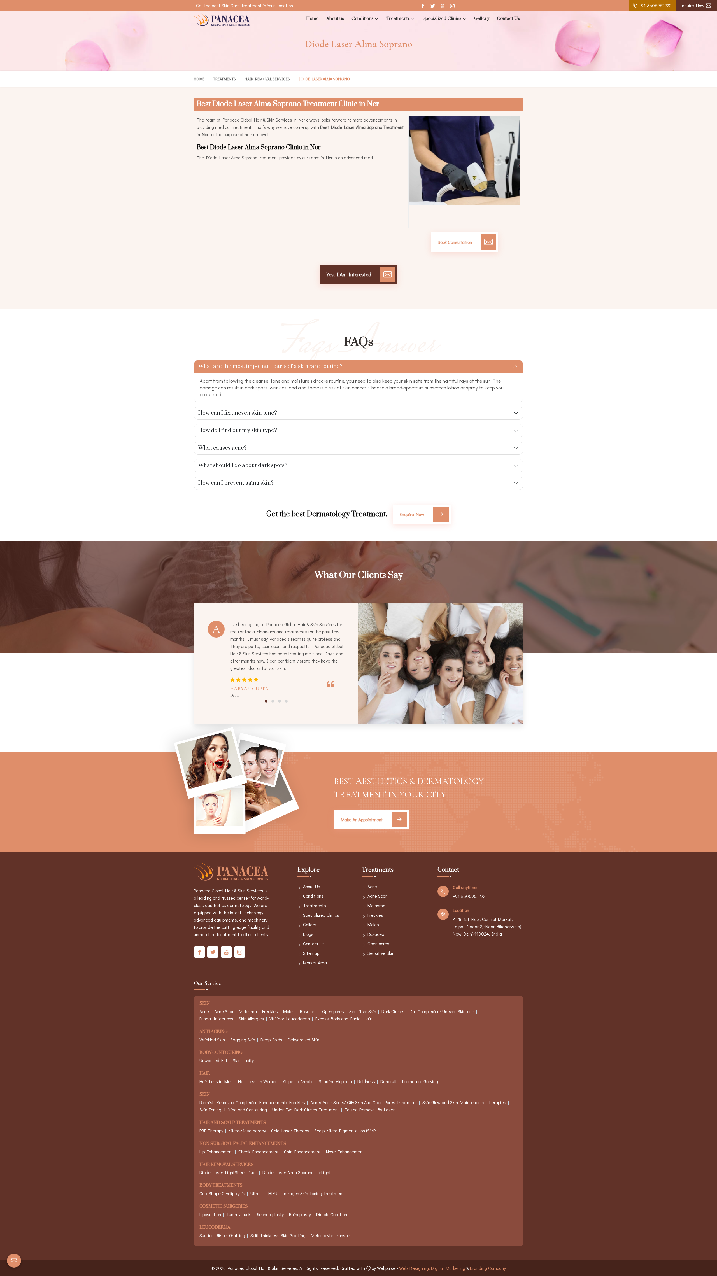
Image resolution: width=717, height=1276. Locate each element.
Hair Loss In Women (258, 1081)
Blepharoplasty (270, 1214)
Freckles (375, 915)
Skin (204, 1003)
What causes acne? (222, 448)
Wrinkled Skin (212, 1039)
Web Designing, (414, 1268)
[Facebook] (423, 6)
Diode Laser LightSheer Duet (228, 1172)
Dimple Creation (331, 1214)
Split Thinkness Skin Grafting (278, 1235)
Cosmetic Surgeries (223, 1206)
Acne (372, 886)
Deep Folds (271, 1039)
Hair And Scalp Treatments (232, 1123)
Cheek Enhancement (258, 1151)
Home (312, 18)
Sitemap (311, 953)
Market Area (315, 962)
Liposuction (210, 1214)
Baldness (366, 1081)
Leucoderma (214, 1227)
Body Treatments (221, 1185)
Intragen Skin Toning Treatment (313, 1193)
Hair (204, 1073)
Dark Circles (392, 1011)
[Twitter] (432, 6)
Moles (373, 924)
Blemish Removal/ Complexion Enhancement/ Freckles (252, 1102)
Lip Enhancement (216, 1151)
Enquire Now (692, 5)
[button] (266, 701)
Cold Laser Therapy (290, 1130)
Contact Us (508, 18)
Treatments (398, 18)
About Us (311, 886)
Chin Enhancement (302, 1151)
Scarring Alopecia (335, 1081)
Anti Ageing (213, 1032)
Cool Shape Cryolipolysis (222, 1193)
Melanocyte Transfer (331, 1235)
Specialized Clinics (442, 18)
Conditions (362, 18)
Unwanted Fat (213, 1060)
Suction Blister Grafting (222, 1235)
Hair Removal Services (267, 78)
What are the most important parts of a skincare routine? (270, 366)
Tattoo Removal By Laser (369, 1109)
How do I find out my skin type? (237, 430)
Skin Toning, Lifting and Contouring (233, 1109)
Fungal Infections (216, 1018)
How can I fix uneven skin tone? (237, 413)
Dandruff (388, 1081)
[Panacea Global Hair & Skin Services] (222, 19)
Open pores (378, 943)
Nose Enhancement (345, 1151)
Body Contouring (220, 1053)
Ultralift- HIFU (263, 1193)
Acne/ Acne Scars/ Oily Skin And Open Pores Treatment (363, 1102)
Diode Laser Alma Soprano (287, 1172)
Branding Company (488, 1268)
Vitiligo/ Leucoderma (289, 1018)
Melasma (376, 905)
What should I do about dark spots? (242, 465)
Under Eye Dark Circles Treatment (305, 1109)
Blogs (308, 934)
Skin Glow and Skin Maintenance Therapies (464, 1102)
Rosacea (375, 934)
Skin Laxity (243, 1060)
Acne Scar (377, 896)
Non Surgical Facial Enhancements (242, 1144)
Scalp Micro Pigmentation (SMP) (345, 1130)
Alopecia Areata (298, 1081)
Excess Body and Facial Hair (343, 1018)
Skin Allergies (251, 1018)
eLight (325, 1172)
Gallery (481, 18)
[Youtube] (442, 6)
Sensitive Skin (380, 953)
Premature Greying (420, 1081)
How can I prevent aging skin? (236, 483)
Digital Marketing (448, 1268)
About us (335, 18)
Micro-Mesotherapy (247, 1130)
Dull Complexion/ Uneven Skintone (442, 1011)
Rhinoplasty (300, 1214)
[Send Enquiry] (14, 1261)
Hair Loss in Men (216, 1081)
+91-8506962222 (655, 5)
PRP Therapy (211, 1130)
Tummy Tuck (238, 1214)
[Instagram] (452, 6)
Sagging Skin (242, 1039)
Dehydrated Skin (303, 1039)
